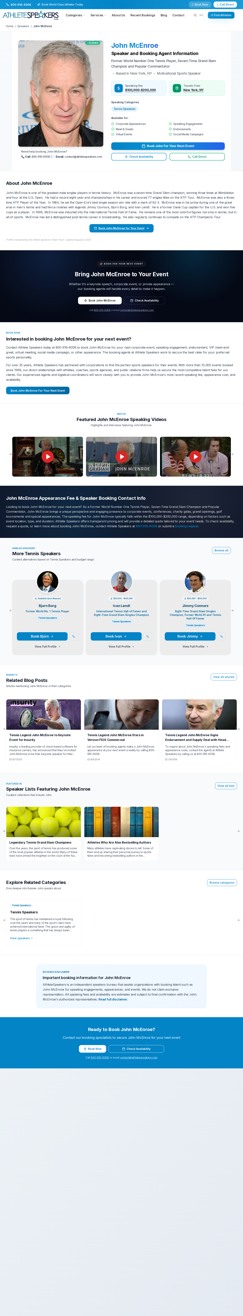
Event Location (62, 654)
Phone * (57, 639)
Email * (127, 624)
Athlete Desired (133, 669)
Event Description (63, 684)
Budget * (128, 654)
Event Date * (60, 669)
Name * (57, 624)
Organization (131, 639)
